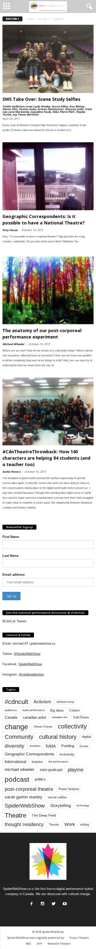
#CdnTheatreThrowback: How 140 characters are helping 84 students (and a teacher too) (46, 458)
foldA (51, 746)
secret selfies (57, 797)
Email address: (13, 574)
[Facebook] (31, 902)
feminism (35, 745)
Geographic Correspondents (29, 754)
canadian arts (59, 717)
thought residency (24, 824)
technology (82, 805)
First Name (10, 537)
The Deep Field (44, 815)
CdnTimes (81, 717)
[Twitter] (53, 902)
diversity (14, 746)
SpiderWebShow (30, 664)
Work (69, 824)
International (15, 762)
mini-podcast (51, 770)
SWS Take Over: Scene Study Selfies (41, 99)
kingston (37, 762)
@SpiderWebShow (27, 654)
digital (86, 737)
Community (19, 737)
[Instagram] (42, 902)
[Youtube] (64, 902)
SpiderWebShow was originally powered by (35, 937)
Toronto (54, 824)
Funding (67, 746)
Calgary (74, 710)
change (16, 727)
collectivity (72, 726)
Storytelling (60, 805)
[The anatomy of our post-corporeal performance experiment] (48, 290)
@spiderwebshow (31, 674)
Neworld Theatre (59, 943)
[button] (88, 6)
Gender (84, 746)
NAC (28, 943)
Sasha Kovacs (11, 471)
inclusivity (67, 754)
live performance (58, 761)
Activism (42, 701)
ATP (39, 943)
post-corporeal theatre (29, 789)
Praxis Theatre (79, 937)
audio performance (33, 710)
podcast (17, 779)
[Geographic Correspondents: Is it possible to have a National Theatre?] (48, 176)
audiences (11, 710)
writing (84, 824)
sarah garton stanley (23, 797)
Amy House (9, 230)
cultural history (58, 736)
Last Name (10, 556)
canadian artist (34, 717)
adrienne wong (65, 701)
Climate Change (42, 726)
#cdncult (16, 701)
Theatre (15, 815)
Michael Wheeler (13, 344)
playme (75, 769)
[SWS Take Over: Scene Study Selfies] (48, 59)
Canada (11, 717)
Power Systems (69, 789)
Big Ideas (57, 710)
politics (40, 779)
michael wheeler (19, 769)
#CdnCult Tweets (14, 621)
